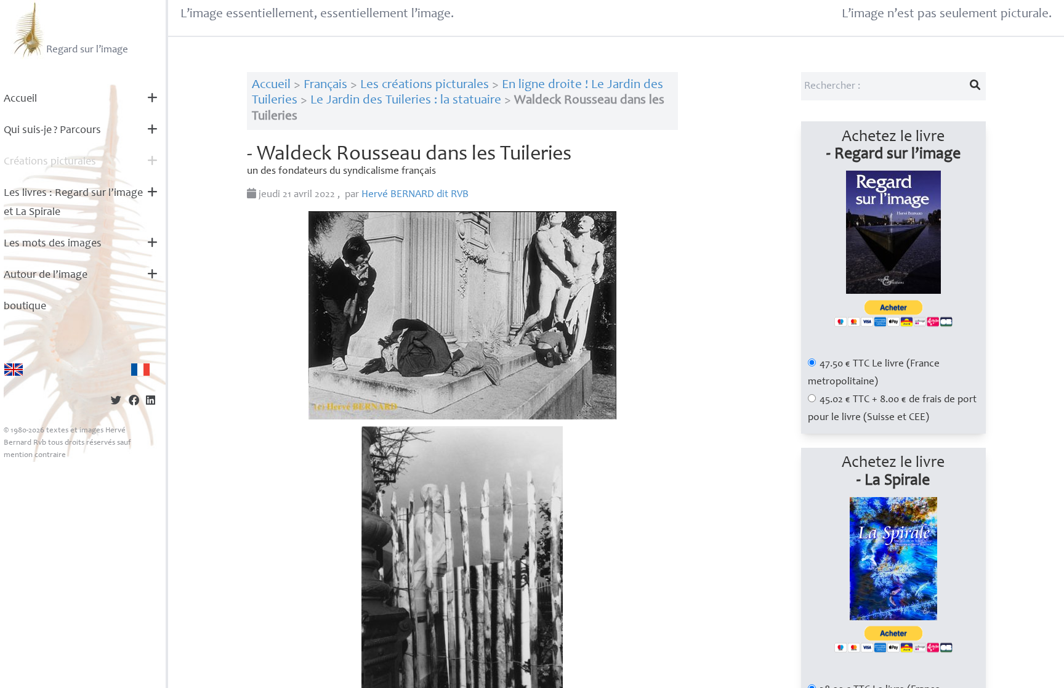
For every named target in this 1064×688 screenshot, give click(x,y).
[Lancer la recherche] (974, 86)
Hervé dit (415, 195)
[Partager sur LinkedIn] (150, 402)
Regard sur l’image (87, 50)
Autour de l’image (45, 275)
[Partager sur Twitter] (116, 402)
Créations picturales (50, 162)
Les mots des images (53, 243)
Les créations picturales (424, 85)
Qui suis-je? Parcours (52, 130)
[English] (13, 369)
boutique (25, 306)
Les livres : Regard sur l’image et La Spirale (73, 203)
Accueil (20, 99)
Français (325, 85)
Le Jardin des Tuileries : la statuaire (405, 100)
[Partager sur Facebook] (134, 402)
